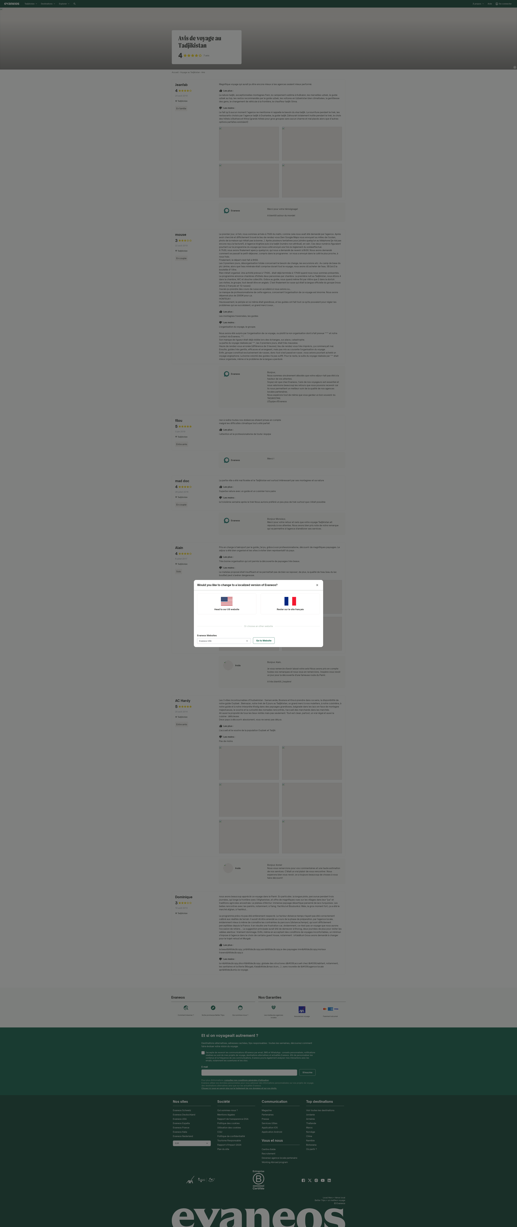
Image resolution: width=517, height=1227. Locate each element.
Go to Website (263, 640)
